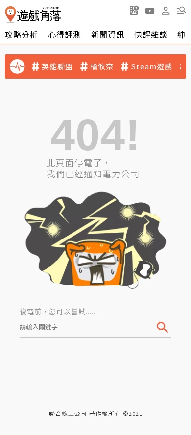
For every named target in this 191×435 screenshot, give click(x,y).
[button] (181, 10)
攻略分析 (21, 34)
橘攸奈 (102, 66)
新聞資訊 (107, 34)
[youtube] (150, 10)
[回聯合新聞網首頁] (10, 14)
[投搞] (134, 10)
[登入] (165, 11)
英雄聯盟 (57, 66)
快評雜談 (150, 34)
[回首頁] (33, 14)
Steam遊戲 (151, 66)
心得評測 (64, 34)
